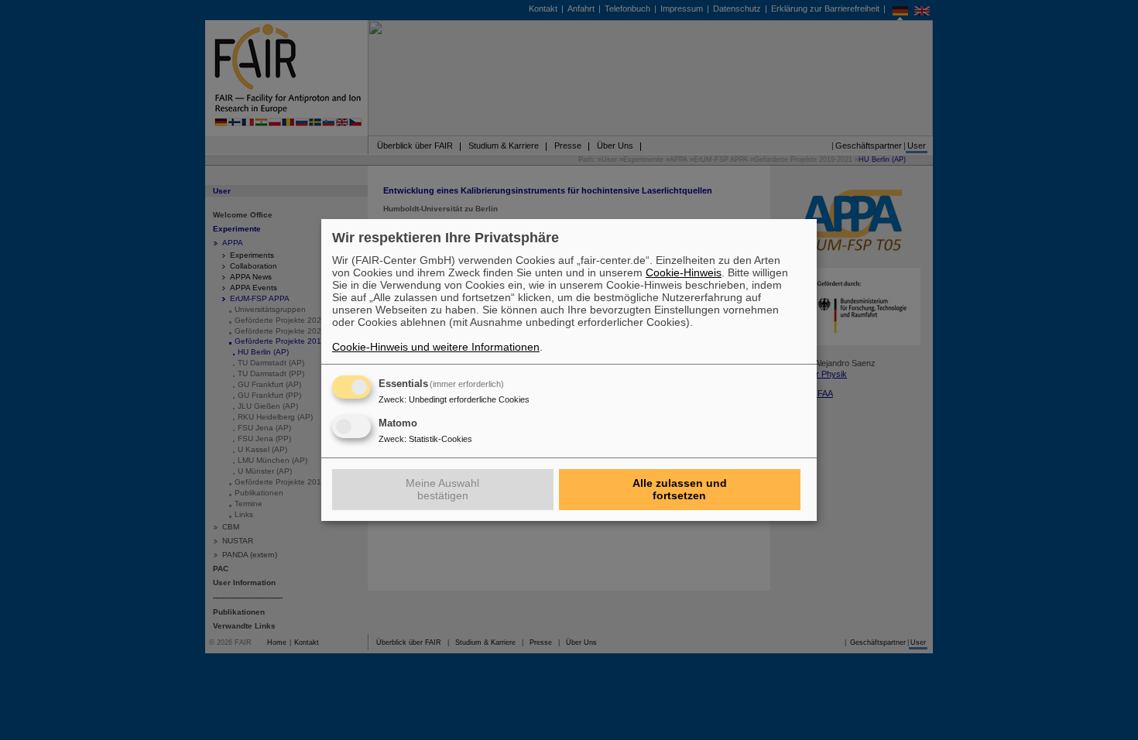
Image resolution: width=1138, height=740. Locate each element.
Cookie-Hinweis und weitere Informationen (436, 347)
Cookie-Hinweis (684, 272)
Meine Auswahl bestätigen (442, 489)
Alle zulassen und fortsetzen (679, 489)
